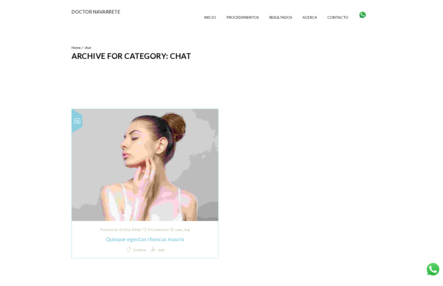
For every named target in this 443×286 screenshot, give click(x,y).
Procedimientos (242, 17)
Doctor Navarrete (96, 12)
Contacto (337, 17)
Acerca (310, 17)
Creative (139, 250)
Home (76, 48)
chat (88, 48)
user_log (182, 229)
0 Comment (157, 229)
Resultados (280, 17)
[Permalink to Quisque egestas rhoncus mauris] (145, 219)
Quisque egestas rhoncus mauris (145, 239)
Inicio (210, 17)
